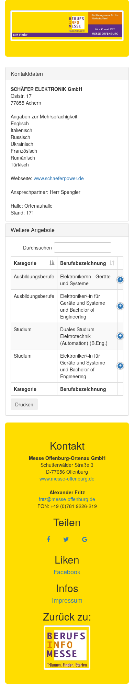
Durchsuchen (37, 247)
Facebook (67, 571)
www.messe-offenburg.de (67, 478)
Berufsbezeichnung (83, 262)
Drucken (24, 404)
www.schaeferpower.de (59, 178)
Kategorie (25, 262)
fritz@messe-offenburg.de (67, 499)
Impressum (67, 599)
